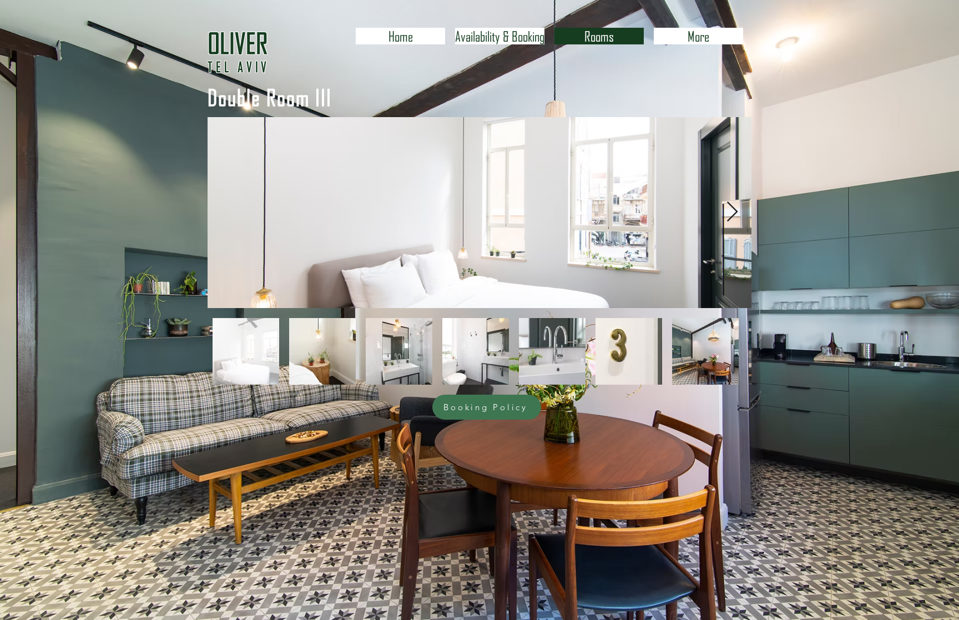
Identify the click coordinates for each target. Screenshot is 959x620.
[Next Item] (732, 212)
